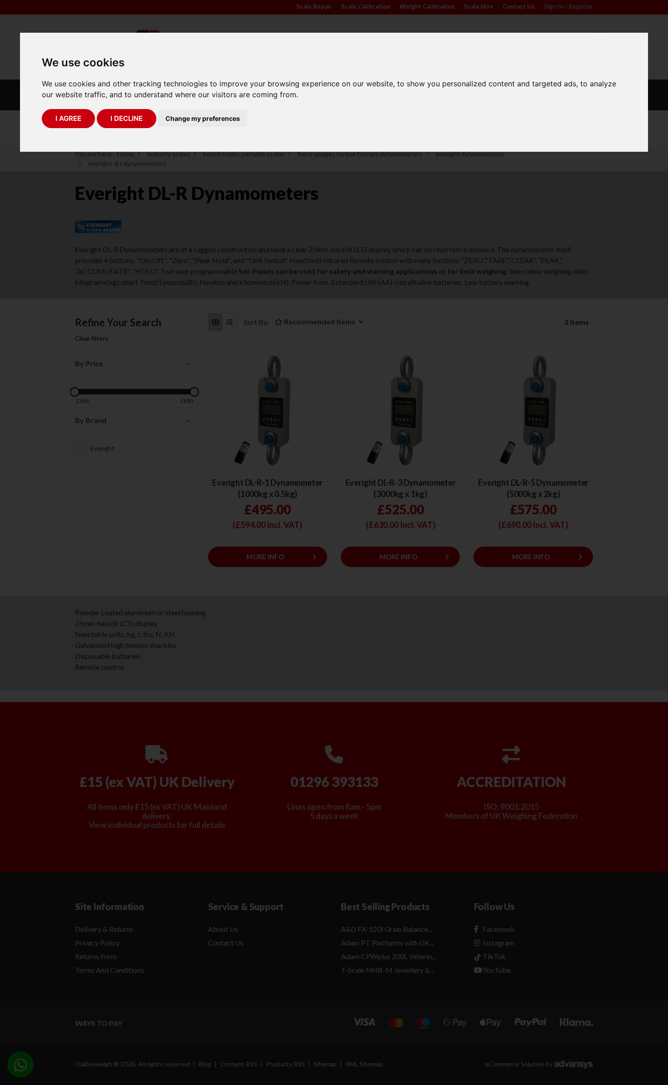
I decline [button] (126, 118)
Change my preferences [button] (202, 118)
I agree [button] (68, 118)
